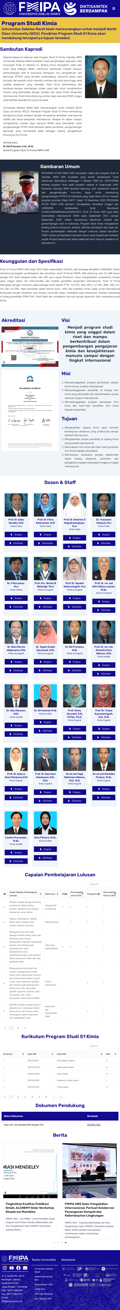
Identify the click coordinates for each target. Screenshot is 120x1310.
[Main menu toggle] (114, 8)
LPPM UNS (40, 1289)
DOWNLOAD (93, 1124)
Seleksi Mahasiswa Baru (43, 1278)
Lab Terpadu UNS (43, 1299)
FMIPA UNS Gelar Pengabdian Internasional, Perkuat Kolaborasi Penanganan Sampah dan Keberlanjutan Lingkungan (30, 1209)
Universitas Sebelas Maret (44, 1270)
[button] (16, 852)
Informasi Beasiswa (44, 1294)
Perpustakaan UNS (43, 1285)
